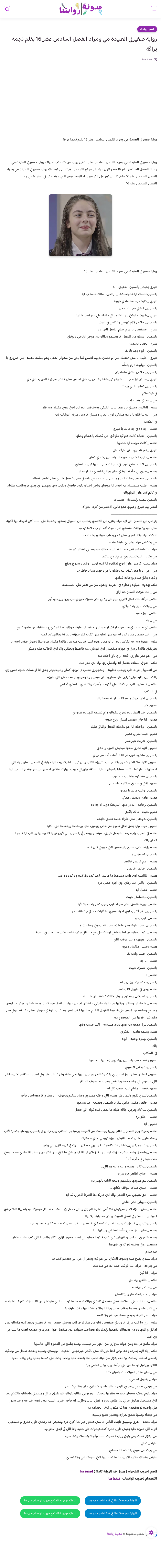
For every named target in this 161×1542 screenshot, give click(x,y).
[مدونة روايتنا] (80, 9)
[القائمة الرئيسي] (154, 9)
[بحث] (7, 9)
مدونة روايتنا (114, 1534)
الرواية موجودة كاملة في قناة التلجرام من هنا (113, 1500)
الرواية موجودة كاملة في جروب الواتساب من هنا (50, 1500)
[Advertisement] (80, 91)
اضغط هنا (86, 1472)
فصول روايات (147, 29)
